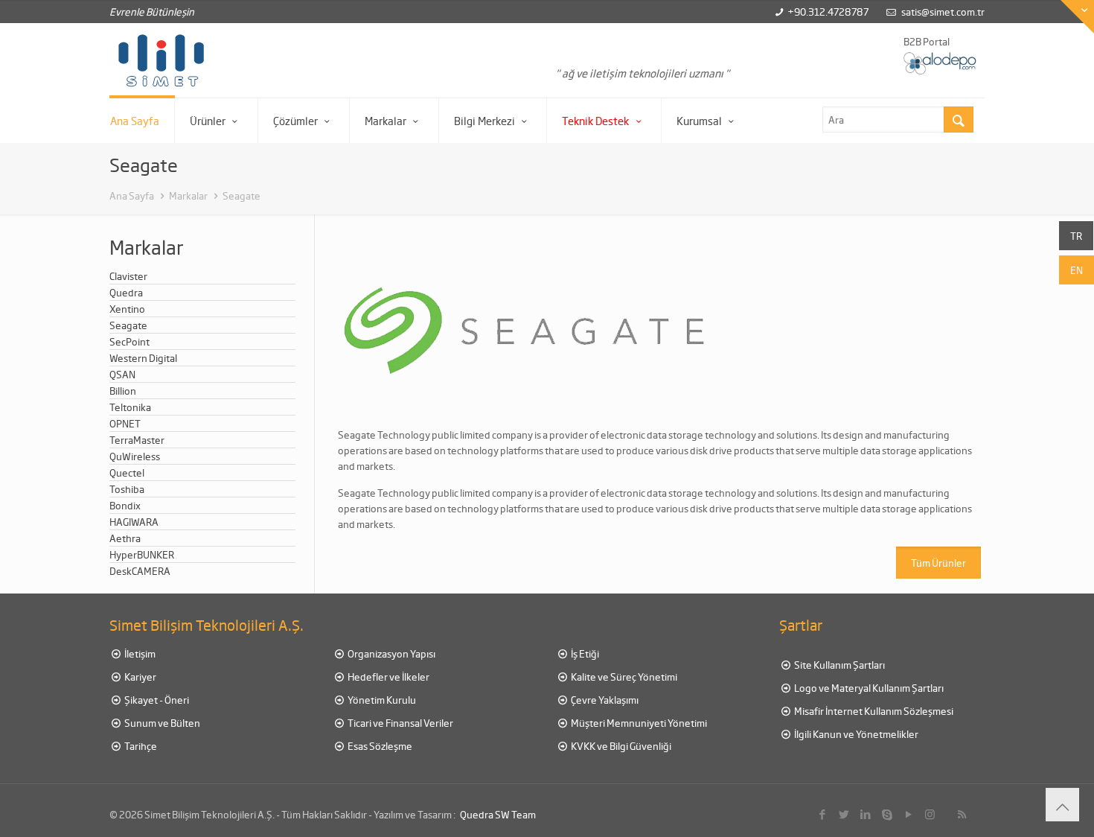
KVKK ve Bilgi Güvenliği (620, 746)
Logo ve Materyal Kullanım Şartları (868, 688)
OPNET (125, 423)
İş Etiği (584, 653)
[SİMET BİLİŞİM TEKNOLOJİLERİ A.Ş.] (161, 60)
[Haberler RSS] (962, 814)
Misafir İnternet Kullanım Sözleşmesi (873, 711)
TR (1076, 236)
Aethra (125, 538)
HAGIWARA (134, 522)
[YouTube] (908, 814)
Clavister (128, 276)
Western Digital (143, 358)
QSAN (122, 374)
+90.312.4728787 (828, 11)
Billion (122, 391)
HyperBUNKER (141, 554)
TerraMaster (136, 440)
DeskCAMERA (139, 571)
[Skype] (887, 814)
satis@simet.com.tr (943, 11)
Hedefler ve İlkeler (387, 676)
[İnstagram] (930, 814)
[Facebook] (822, 814)
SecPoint (129, 341)
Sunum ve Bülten (161, 723)
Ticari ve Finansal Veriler (399, 723)
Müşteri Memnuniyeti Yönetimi (638, 723)
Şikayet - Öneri (156, 700)
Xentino (127, 309)
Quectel (126, 472)
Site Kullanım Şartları (839, 665)
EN (1076, 270)
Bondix (125, 505)
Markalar (188, 195)
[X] (843, 814)
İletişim (139, 653)
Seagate (241, 195)
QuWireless (134, 456)
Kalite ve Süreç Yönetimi (623, 676)
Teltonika (130, 407)
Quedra (126, 292)
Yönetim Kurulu (381, 700)
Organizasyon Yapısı (390, 653)
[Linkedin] (865, 814)
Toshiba (126, 489)
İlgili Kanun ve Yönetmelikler (855, 734)
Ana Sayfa (131, 195)
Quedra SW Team (498, 814)
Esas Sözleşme (379, 746)
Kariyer (139, 676)
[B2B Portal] (940, 62)
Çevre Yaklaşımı (604, 700)
